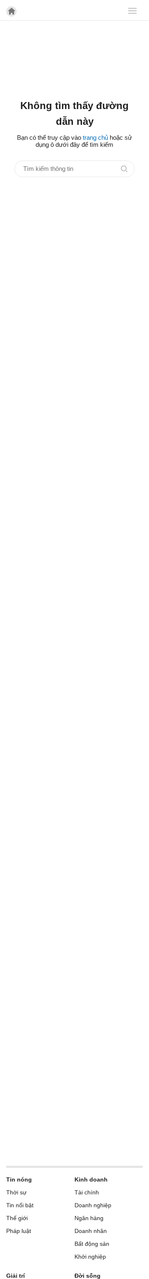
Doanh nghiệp (92, 1205)
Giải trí (15, 1275)
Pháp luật (18, 1231)
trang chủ (95, 137)
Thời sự (16, 1192)
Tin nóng (19, 1179)
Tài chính (86, 1192)
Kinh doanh (91, 1179)
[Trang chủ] (11, 11)
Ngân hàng (88, 1218)
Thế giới (17, 1218)
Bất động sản (91, 1243)
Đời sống (87, 1275)
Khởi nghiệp (90, 1256)
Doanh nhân (90, 1231)
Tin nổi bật (20, 1205)
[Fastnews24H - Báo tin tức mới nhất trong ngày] (69, 37)
